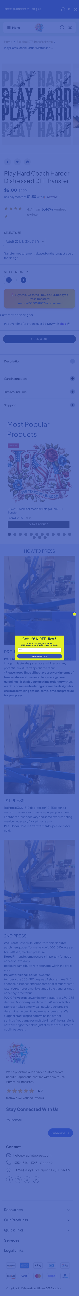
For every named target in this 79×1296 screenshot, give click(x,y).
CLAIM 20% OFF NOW (39, 656)
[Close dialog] (74, 614)
